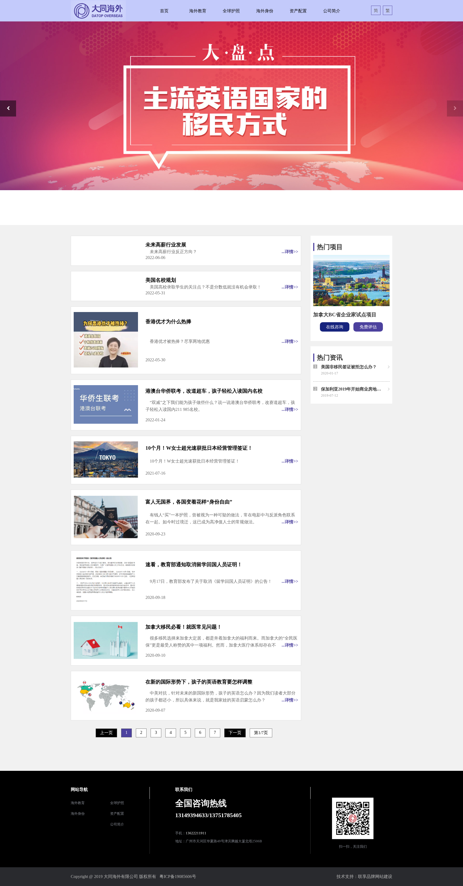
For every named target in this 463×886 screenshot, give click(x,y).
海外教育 (197, 11)
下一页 (235, 732)
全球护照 (231, 11)
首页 (164, 11)
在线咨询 (334, 327)
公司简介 (331, 11)
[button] (8, 108)
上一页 (106, 732)
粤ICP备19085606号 (177, 876)
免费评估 (368, 327)
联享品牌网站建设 (375, 876)
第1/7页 (261, 732)
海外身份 (264, 11)
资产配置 (298, 11)
